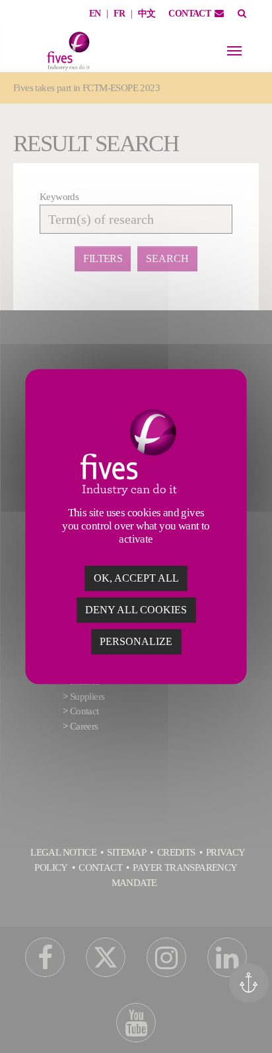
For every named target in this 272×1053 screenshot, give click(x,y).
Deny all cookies (136, 609)
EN (95, 13)
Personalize (136, 641)
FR (119, 13)
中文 (147, 13)
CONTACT (189, 13)
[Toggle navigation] (234, 51)
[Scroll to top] (253, 1024)
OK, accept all (136, 578)
